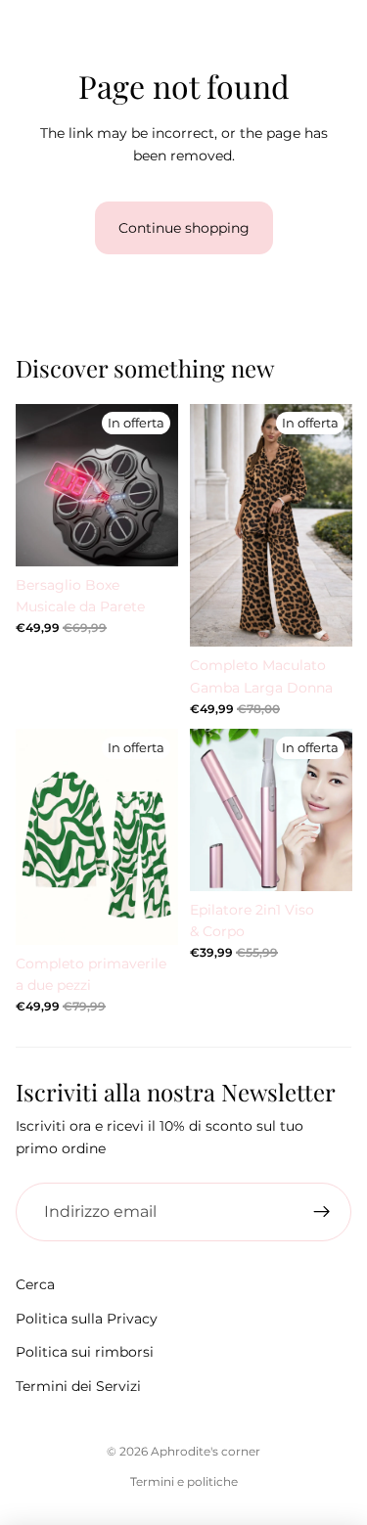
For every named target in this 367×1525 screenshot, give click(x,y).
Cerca (35, 1284)
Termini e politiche (184, 1481)
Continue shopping (184, 228)
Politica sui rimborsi (85, 1352)
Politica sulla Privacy (87, 1318)
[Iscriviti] (322, 1212)
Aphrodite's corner (205, 1451)
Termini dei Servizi (78, 1386)
